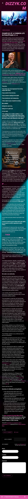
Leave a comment (7, 432)
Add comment (7, 475)
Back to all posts (6, 30)
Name (3, 448)
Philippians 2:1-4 (16, 83)
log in (18, 444)
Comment (4, 461)
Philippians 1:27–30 (11, 143)
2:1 (19, 379)
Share (16, 432)
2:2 (10, 380)
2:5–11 (18, 376)
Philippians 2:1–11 (6, 363)
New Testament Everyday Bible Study (13, 415)
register (23, 444)
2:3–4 (7, 383)
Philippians (4, 82)
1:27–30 (21, 377)
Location (4, 454)
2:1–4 (9, 144)
